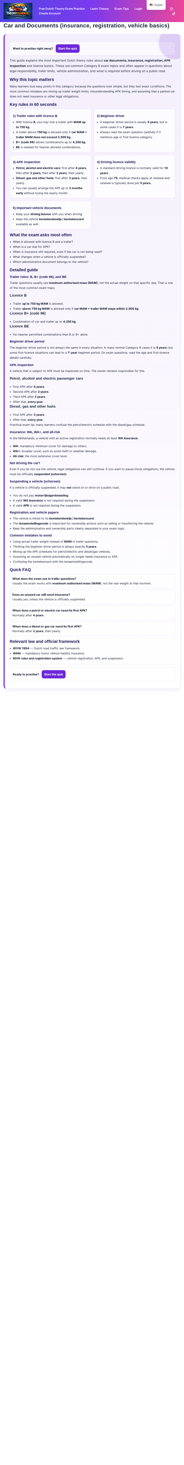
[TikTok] (173, 13)
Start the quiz (67, 48)
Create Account (50, 13)
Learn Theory (99, 8)
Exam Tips (121, 8)
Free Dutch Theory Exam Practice (62, 8)
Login (138, 8)
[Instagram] (171, 9)
